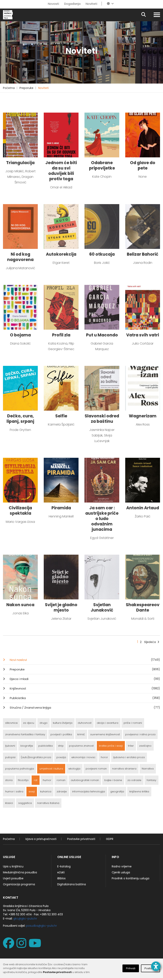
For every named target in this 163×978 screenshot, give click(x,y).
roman (61, 780)
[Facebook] (9, 946)
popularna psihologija (19, 769)
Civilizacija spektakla (20, 510)
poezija (61, 757)
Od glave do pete (142, 165)
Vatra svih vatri (142, 335)
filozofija (23, 780)
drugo (44, 723)
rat (35, 780)
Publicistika (84, 698)
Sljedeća (150, 642)
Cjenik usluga (121, 872)
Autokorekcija (61, 254)
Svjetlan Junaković (102, 607)
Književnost (84, 688)
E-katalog (64, 866)
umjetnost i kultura (51, 769)
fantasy (151, 780)
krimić (81, 734)
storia (9, 780)
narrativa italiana (48, 803)
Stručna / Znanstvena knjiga (84, 707)
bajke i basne (113, 780)
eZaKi (61, 872)
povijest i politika (61, 734)
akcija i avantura (107, 723)
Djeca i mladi (84, 679)
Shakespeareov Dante (142, 607)
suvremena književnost (105, 734)
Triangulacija (20, 162)
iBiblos (61, 878)
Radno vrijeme (122, 866)
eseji (32, 791)
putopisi (10, 757)
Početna (9, 88)
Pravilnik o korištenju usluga (130, 878)
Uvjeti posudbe (13, 878)
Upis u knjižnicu (13, 866)
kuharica (45, 791)
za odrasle (134, 780)
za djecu (28, 723)
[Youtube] (36, 946)
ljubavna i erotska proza (129, 757)
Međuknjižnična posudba (20, 872)
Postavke (150, 968)
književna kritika (139, 791)
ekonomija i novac (83, 757)
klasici (9, 803)
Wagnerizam (142, 416)
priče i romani (133, 723)
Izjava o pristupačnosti (40, 839)
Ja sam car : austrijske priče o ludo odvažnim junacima (101, 518)
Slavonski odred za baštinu (102, 418)
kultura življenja (62, 723)
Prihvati (130, 968)
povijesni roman (96, 769)
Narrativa (148, 769)
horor (104, 757)
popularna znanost (81, 746)
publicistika (45, 746)
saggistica (25, 803)
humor (47, 780)
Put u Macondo (102, 335)
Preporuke (26, 88)
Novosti (53, 4)
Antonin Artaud (142, 507)
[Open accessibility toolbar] (156, 966)
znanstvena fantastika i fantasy (25, 734)
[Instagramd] (22, 946)
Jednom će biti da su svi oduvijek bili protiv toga (61, 170)
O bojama (20, 335)
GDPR (109, 839)
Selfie (61, 416)
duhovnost (84, 723)
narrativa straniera (124, 769)
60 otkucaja (102, 254)
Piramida (61, 507)
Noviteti (91, 4)
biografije (26, 746)
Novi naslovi (84, 660)
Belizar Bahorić (142, 254)
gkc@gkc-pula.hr (25, 919)
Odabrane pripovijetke (102, 165)
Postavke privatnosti (81, 839)
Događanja (72, 4)
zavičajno (145, 746)
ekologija (74, 769)
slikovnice (11, 723)
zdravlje (62, 791)
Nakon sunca (20, 604)
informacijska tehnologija (88, 791)
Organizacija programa (19, 884)
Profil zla (61, 335)
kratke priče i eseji (111, 746)
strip (61, 746)
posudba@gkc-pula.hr (41, 926)
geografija (117, 791)
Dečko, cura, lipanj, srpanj (20, 418)
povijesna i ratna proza (140, 734)
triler (131, 746)
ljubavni (10, 746)
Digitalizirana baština (71, 884)
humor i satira (14, 791)
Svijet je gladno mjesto (61, 607)
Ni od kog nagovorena (20, 256)
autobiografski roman (85, 780)
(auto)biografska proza (36, 757)
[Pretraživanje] (147, 15)
